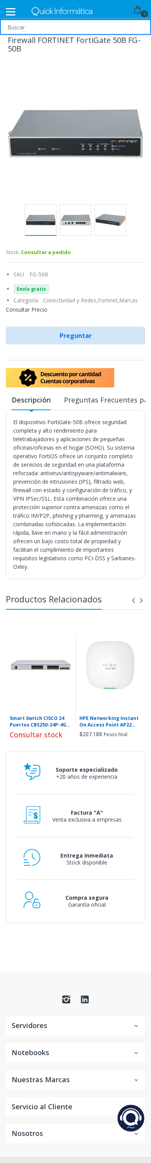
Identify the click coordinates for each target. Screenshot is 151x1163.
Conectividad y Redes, (70, 300)
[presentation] (133, 600)
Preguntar (76, 335)
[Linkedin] (84, 1001)
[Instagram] (66, 1001)
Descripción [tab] (31, 399)
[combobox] (75, 27)
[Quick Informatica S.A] (62, 11)
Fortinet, (108, 300)
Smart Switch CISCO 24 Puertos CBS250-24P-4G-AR (39, 721)
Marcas (128, 300)
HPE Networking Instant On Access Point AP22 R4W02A (109, 721)
